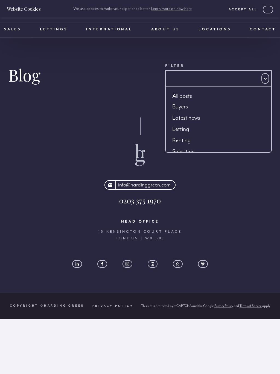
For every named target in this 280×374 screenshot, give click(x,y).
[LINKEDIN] (77, 264)
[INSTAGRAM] (127, 264)
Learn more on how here (171, 8)
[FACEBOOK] (102, 264)
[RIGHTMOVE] (178, 264)
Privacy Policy (112, 306)
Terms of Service (251, 306)
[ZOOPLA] (153, 264)
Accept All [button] (243, 9)
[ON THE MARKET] (203, 264)
